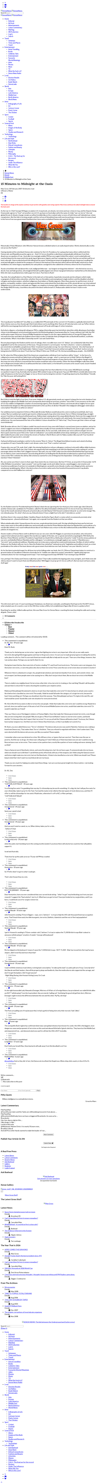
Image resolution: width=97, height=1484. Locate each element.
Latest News (9, 1155)
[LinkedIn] (5, 201)
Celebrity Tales (13, 54)
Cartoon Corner (13, 108)
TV (9, 69)
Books (10, 51)
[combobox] (14, 13)
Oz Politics (12, 80)
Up (10, 776)
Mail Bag (11, 30)
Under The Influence (15, 163)
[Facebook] (5, 197)
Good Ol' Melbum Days (13, 1306)
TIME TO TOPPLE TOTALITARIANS (18, 1293)
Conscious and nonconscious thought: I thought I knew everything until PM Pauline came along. (40, 1274)
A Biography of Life (15, 104)
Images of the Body (15, 128)
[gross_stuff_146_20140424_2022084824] (17, 1189)
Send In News (10, 1160)
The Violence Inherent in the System (18, 1231)
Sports (10, 121)
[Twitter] (5, 3)
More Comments (48, 1134)
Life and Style (9, 139)
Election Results (13, 78)
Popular (11, 629)
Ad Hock (11, 23)
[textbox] (48, 1071)
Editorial (11, 21)
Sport (6, 115)
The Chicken (12, 112)
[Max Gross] (48, 1203)
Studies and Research (15, 132)
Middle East (12, 95)
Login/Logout (10, 1168)
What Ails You (13, 165)
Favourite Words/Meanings (14, 59)
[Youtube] (5, 5)
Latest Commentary (15, 28)
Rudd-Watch (12, 82)
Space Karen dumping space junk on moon (20, 1212)
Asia (9, 88)
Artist (6, 102)
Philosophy (12, 154)
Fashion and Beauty (15, 147)
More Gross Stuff (11, 1195)
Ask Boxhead (12, 141)
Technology (9, 134)
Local (6, 75)
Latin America (13, 93)
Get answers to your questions (48, 1178)
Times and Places (14, 43)
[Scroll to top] (1, 1482)
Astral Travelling (13, 49)
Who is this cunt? (14, 167)
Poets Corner (12, 110)
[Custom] (5, 7)
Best (10, 627)
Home (7, 19)
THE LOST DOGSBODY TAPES (16, 1300)
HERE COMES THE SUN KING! (16, 1249)
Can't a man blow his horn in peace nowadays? (21, 1218)
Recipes (11, 160)
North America (13, 97)
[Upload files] (2, 1077)
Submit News (48, 1143)
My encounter (10, 1287)
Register (8, 1166)
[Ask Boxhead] (48, 1176)
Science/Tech (9, 123)
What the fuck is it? (15, 71)
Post (38, 1090)
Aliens (10, 125)
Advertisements (13, 25)
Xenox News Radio (14, 73)
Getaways (11, 41)
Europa (10, 91)
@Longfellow (9, 1061)
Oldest (11, 633)
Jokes (10, 62)
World (7, 86)
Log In (10, 34)
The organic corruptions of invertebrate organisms (23, 1312)
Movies (10, 65)
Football (11, 119)
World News (12, 99)
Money (10, 152)
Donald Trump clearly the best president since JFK (23, 1256)
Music (10, 67)
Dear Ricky (12, 143)
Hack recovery (10, 1237)
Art (9, 106)
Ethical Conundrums (15, 145)
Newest (11, 631)
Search (3, 13)
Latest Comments (11, 1158)
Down (14, 776)
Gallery (7, 1164)
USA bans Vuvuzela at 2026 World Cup (19, 1268)
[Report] (9, 645)
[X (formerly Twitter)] (5, 199)
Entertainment (9, 47)
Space (10, 130)
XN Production (13, 32)
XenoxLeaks (12, 84)
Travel (7, 38)
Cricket (10, 117)
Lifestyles (11, 149)
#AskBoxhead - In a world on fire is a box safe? (21, 1224)
